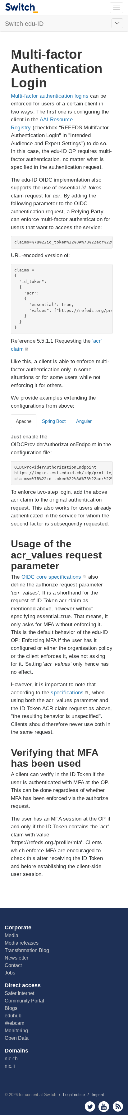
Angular (84, 421)
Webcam (14, 1023)
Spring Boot (54, 421)
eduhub (13, 1015)
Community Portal (24, 1000)
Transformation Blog (27, 950)
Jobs (10, 972)
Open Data (17, 1038)
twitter (90, 1106)
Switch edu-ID (24, 23)
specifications (67, 693)
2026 (13, 1094)
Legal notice (74, 1094)
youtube (103, 1106)
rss (117, 1106)
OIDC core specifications (51, 577)
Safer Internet (19, 993)
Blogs (11, 1008)
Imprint (98, 1094)
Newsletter (16, 957)
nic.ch (11, 1058)
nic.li (10, 1066)
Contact (13, 965)
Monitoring (16, 1030)
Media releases (22, 943)
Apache (23, 421)
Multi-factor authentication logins (50, 96)
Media (11, 935)
